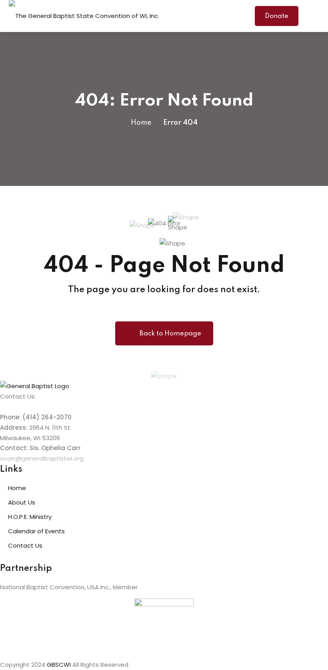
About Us (21, 502)
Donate (276, 16)
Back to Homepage (170, 333)
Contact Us (25, 545)
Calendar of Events (36, 531)
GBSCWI (59, 664)
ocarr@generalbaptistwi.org (42, 458)
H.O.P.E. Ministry (30, 516)
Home (141, 122)
